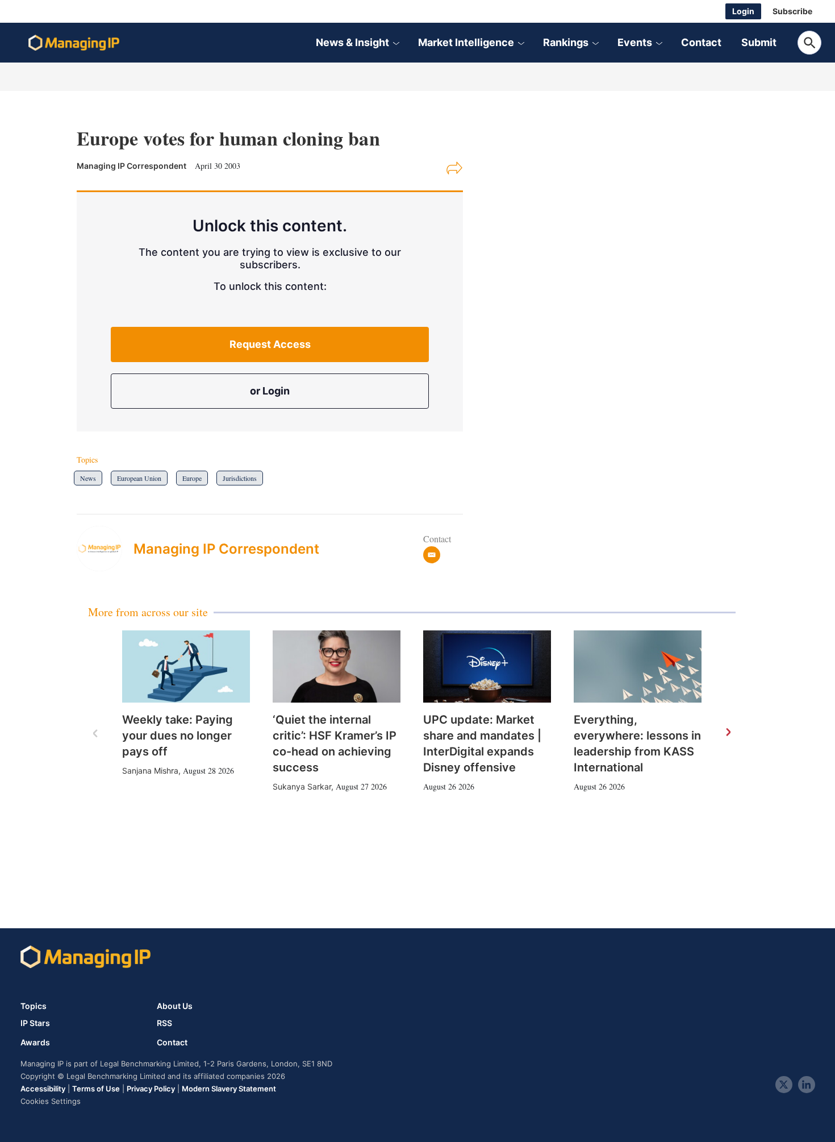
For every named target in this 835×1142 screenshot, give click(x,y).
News (88, 478)
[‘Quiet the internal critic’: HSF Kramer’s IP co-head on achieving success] (336, 666)
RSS (164, 1023)
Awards (35, 1043)
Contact (701, 42)
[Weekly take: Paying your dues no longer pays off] (186, 666)
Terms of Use (96, 1088)
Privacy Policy (151, 1088)
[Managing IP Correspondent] (105, 548)
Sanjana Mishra (150, 770)
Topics (33, 1006)
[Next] (728, 732)
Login (743, 11)
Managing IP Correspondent (226, 549)
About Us (175, 1006)
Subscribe (792, 11)
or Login (270, 391)
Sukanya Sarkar (302, 786)
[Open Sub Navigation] (396, 42)
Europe (192, 478)
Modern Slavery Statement (229, 1088)
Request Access (270, 344)
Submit (758, 42)
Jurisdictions (240, 478)
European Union (139, 478)
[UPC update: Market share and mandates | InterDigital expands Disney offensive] (487, 666)
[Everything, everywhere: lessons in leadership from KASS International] (638, 666)
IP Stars (35, 1023)
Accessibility (42, 1088)
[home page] (73, 43)
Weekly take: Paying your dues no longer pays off (177, 735)
